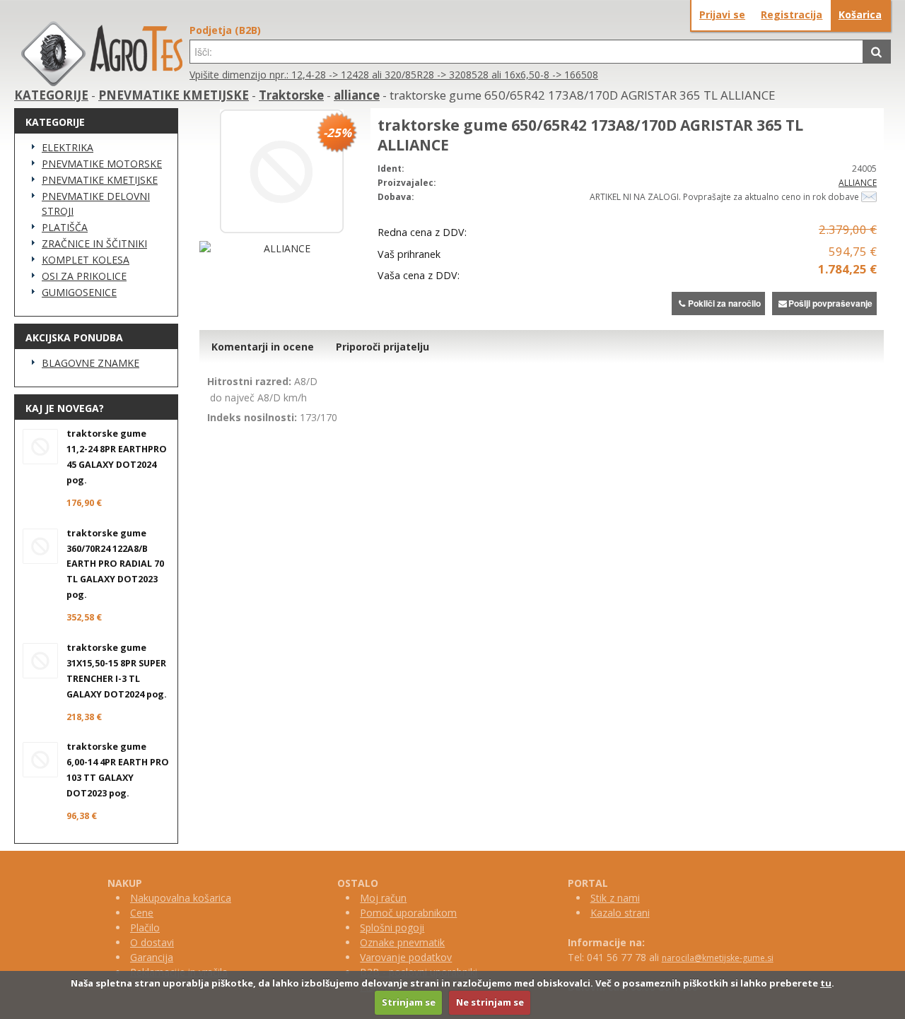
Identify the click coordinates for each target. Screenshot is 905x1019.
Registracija (791, 14)
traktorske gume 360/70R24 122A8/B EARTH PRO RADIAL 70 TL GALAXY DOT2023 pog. (115, 564)
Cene (141, 912)
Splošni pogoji (392, 927)
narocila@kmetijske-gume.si (717, 958)
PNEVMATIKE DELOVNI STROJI (96, 203)
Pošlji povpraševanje (830, 303)
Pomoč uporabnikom (408, 912)
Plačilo (145, 927)
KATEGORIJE (51, 95)
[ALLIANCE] (281, 248)
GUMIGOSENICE (79, 292)
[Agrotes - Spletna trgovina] (101, 82)
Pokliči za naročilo (724, 303)
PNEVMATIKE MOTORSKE (102, 163)
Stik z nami (615, 898)
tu (825, 983)
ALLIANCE (858, 183)
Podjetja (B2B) (225, 30)
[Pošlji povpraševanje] (869, 197)
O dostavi (152, 942)
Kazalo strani (620, 912)
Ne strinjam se (490, 1002)
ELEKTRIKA (67, 147)
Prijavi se (722, 14)
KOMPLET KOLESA (85, 259)
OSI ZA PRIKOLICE (84, 276)
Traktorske (291, 95)
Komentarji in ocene (262, 346)
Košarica (860, 14)
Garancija (151, 957)
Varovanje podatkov (406, 957)
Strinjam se (409, 1002)
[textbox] (526, 52)
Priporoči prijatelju (382, 346)
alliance (357, 95)
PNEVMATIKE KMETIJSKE (173, 95)
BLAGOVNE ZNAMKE (90, 363)
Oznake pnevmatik (402, 942)
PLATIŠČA (65, 227)
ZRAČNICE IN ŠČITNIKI (94, 243)
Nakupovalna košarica (180, 898)
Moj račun (383, 898)
